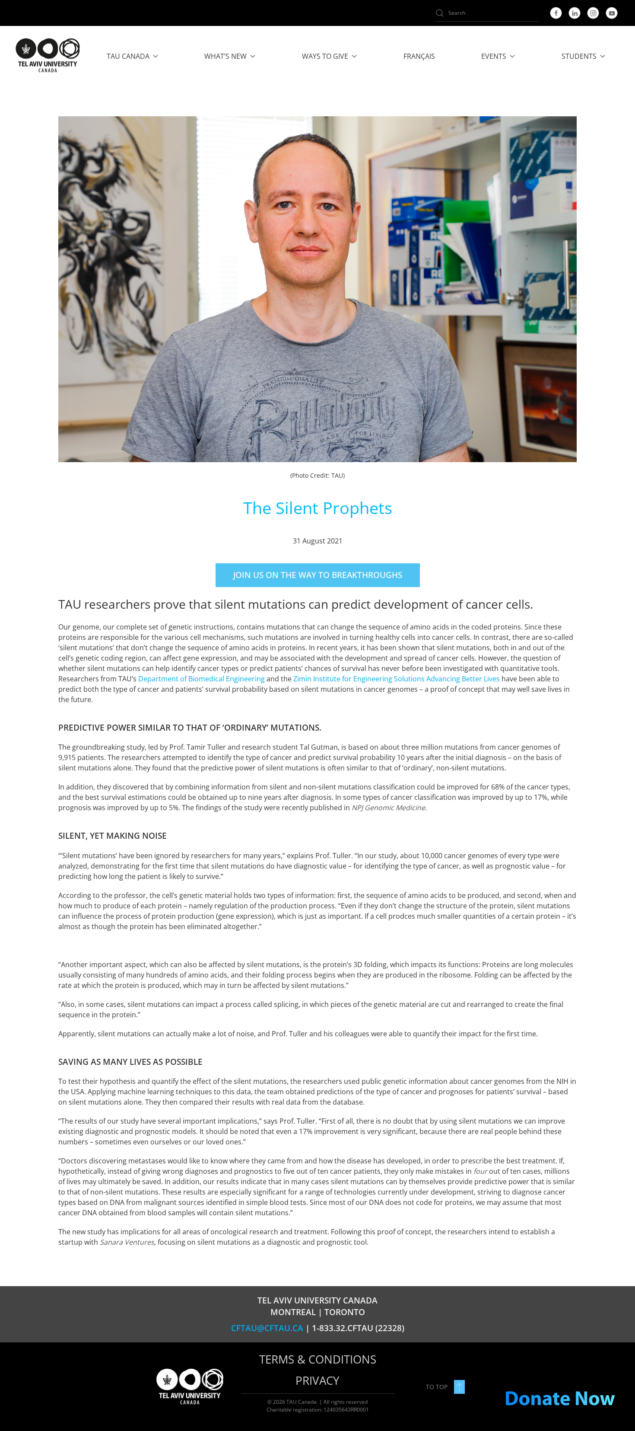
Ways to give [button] (325, 56)
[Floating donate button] (560, 1399)
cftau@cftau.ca (267, 1328)
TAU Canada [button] (128, 56)
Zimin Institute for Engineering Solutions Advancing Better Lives (396, 679)
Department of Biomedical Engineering (201, 679)
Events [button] (493, 56)
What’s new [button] (225, 56)
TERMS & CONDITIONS (317, 1359)
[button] (459, 1387)
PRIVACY (317, 1380)
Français (419, 56)
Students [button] (579, 56)
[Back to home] (47, 56)
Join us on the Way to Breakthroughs (317, 575)
